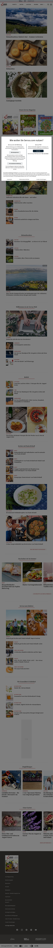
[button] (38, 151)
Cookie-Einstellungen (41, 179)
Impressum (9, 179)
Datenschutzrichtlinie (24, 179)
